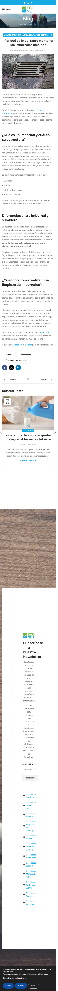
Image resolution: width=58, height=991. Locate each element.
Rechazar (21, 986)
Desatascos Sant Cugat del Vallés (31, 885)
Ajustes (33, 986)
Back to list (27, 379)
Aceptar (8, 986)
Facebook (18, 345)
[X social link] (28, 3)
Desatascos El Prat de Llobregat (31, 847)
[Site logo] (28, 9)
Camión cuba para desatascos (26, 35)
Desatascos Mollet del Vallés (31, 874)
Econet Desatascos (19, 50)
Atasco (32, 24)
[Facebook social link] (24, 3)
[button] (55, 432)
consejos (9, 354)
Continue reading (28, 460)
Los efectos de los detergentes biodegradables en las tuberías (28, 437)
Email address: (28, 764)
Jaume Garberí (26, 444)
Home (23, 24)
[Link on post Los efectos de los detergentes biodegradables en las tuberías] (28, 413)
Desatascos (46, 35)
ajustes (23, 978)
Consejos (28, 430)
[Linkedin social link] (31, 3)
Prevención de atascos (16, 360)
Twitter (28, 345)
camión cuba (43, 332)
